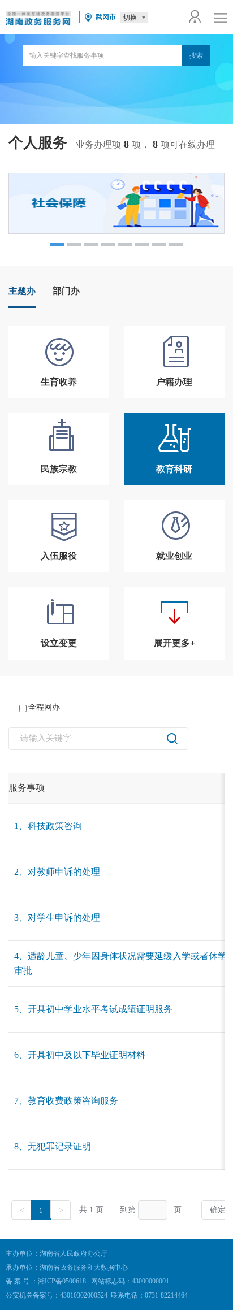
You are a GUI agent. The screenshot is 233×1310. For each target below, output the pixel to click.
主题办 (22, 291)
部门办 (66, 291)
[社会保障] (116, 203)
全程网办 (44, 707)
